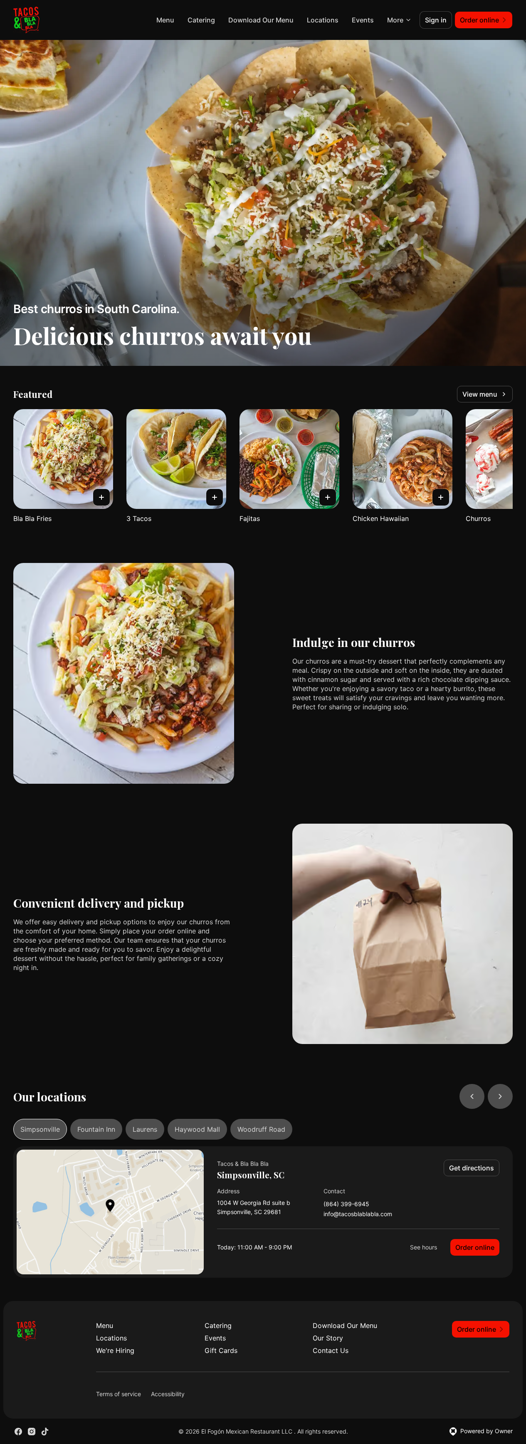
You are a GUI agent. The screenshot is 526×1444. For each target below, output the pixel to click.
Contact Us (330, 1350)
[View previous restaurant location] (471, 1096)
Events (363, 20)
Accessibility (168, 1393)
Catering (201, 20)
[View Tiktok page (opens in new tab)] (45, 1432)
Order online (474, 1247)
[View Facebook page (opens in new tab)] (18, 1432)
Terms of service (118, 1393)
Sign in (436, 20)
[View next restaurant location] (500, 1096)
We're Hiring (115, 1350)
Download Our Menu (261, 20)
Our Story (328, 1338)
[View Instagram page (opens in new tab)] (32, 1432)
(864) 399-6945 (346, 1204)
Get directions (471, 1168)
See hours (423, 1247)
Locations (322, 20)
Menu (165, 20)
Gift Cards (221, 1350)
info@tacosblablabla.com (358, 1214)
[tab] (40, 1129)
